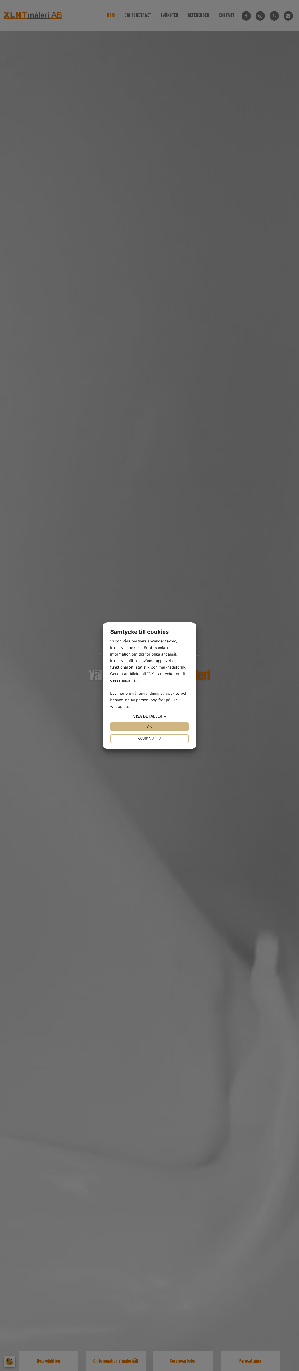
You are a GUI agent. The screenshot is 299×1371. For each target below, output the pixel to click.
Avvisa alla (150, 738)
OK (149, 726)
